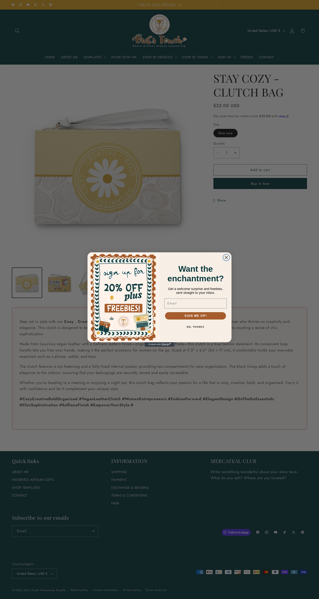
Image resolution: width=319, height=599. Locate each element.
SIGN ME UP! (195, 315)
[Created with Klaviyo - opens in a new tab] (159, 344)
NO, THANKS (195, 327)
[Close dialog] (226, 257)
